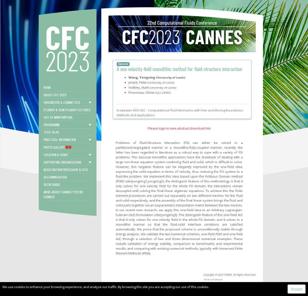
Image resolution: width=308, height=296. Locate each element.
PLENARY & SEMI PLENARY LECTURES (67, 109)
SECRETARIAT (52, 184)
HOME (47, 87)
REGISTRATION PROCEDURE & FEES (66, 169)
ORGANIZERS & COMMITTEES (62, 102)
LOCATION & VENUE (56, 154)
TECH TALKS (51, 132)
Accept (296, 289)
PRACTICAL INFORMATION (60, 139)
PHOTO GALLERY (57, 147)
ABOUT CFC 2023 (55, 94)
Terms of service (212, 279)
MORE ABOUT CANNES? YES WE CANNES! (63, 194)
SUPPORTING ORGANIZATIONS (62, 162)
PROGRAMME (52, 124)
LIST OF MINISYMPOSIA (58, 117)
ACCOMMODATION (55, 176)
